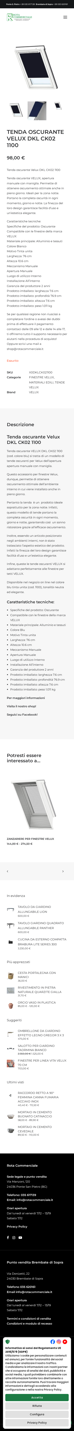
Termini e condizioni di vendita (29, 1318)
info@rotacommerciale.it (35, 1200)
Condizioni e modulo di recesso (29, 1323)
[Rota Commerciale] (19, 17)
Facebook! (30, 714)
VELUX (34, 392)
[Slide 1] (16, 111)
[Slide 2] (37, 111)
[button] (65, 17)
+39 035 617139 (27, 4)
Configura (37, 1414)
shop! (32, 706)
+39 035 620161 (60, 4)
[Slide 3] (57, 106)
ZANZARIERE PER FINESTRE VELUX (30, 839)
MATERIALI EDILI (41, 382)
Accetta (37, 1397)
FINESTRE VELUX (41, 377)
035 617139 (28, 1195)
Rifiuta (37, 1406)
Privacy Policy (37, 1423)
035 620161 (27, 1287)
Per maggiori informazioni (26, 698)
